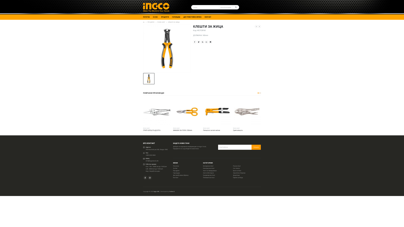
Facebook (194, 42)
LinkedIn (202, 42)
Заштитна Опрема (239, 173)
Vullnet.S (172, 191)
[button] (258, 93)
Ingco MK (156, 191)
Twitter (198, 42)
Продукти (165, 17)
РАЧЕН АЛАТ (146, 128)
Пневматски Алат (209, 177)
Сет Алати (236, 168)
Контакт (208, 17)
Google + (206, 42)
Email (210, 42)
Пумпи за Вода (238, 177)
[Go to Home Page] (144, 22)
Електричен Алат (208, 168)
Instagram (150, 178)
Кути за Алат (237, 171)
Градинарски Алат (209, 175)
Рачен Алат (237, 166)
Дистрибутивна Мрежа (192, 17)
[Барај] (236, 7)
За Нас (155, 17)
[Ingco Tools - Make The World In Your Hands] (156, 7)
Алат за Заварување (210, 171)
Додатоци (236, 175)
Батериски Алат (208, 166)
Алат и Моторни (208, 173)
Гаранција (176, 17)
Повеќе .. (167, 101)
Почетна (146, 17)
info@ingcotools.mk (152, 161)
